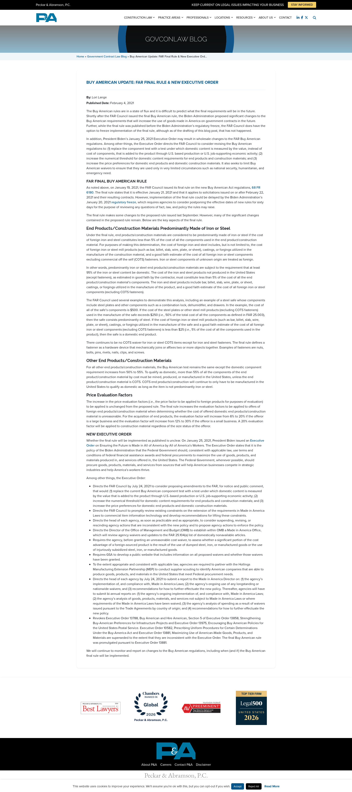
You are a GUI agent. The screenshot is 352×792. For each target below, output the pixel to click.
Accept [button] (238, 786)
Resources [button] (244, 17)
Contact (285, 17)
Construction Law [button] (138, 17)
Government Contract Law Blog (107, 56)
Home (80, 56)
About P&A (149, 764)
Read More (271, 786)
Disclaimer (203, 764)
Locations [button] (222, 17)
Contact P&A (184, 764)
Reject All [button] (253, 786)
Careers (165, 764)
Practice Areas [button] (169, 17)
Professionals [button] (198, 17)
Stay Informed (302, 5)
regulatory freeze (123, 202)
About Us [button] (266, 17)
